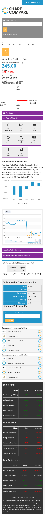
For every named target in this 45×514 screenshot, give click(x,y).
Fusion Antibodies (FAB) (10, 416)
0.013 (25, 481)
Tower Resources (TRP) (10, 475)
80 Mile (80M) (7, 486)
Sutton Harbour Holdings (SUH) (10, 443)
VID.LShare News (34, 142)
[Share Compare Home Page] (15, 10)
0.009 (25, 470)
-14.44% (39, 448)
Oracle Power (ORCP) (10, 491)
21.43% (39, 405)
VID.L (5, 274)
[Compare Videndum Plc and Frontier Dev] (40, 331)
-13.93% (39, 453)
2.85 (26, 438)
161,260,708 (38, 486)
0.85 (26, 405)
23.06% (39, 400)
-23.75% (39, 432)
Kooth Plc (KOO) (8, 410)
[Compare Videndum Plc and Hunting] (40, 336)
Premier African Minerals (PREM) (10, 481)
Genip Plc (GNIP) (8, 438)
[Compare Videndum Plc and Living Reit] (40, 350)
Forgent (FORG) (8, 470)
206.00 (26, 400)
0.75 (25, 486)
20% (40, 410)
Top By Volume (10, 460)
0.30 (26, 432)
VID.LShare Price (8, 129)
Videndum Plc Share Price (27, 45)
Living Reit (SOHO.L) (14, 350)
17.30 (26, 453)
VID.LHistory (8, 142)
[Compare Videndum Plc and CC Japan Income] (40, 341)
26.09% (39, 395)
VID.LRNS (8, 154)
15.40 (26, 448)
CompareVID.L (21, 142)
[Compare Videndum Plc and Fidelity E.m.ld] (40, 372)
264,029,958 (38, 481)
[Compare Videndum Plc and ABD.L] (40, 345)
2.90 (26, 395)
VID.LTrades (34, 129)
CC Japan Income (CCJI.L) (16, 341)
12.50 (26, 416)
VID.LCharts (21, 129)
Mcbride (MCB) (8, 400)
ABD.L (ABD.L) (12, 345)
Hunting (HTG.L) (13, 336)
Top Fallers (8, 422)
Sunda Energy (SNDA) (10, 395)
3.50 (26, 443)
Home (4, 45)
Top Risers (8, 384)
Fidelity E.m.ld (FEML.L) (15, 372)
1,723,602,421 (37, 470)
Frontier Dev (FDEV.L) (14, 331)
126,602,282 (38, 491)
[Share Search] (5, 29)
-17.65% (39, 438)
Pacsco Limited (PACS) (10, 432)
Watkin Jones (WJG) (10, 448)
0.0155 (24, 475)
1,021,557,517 (37, 475)
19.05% (39, 416)
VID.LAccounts (21, 154)
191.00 (26, 410)
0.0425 (24, 491)
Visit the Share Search (10, 34)
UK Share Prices (12, 45)
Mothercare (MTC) (9, 405)
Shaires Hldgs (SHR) (10, 453)
